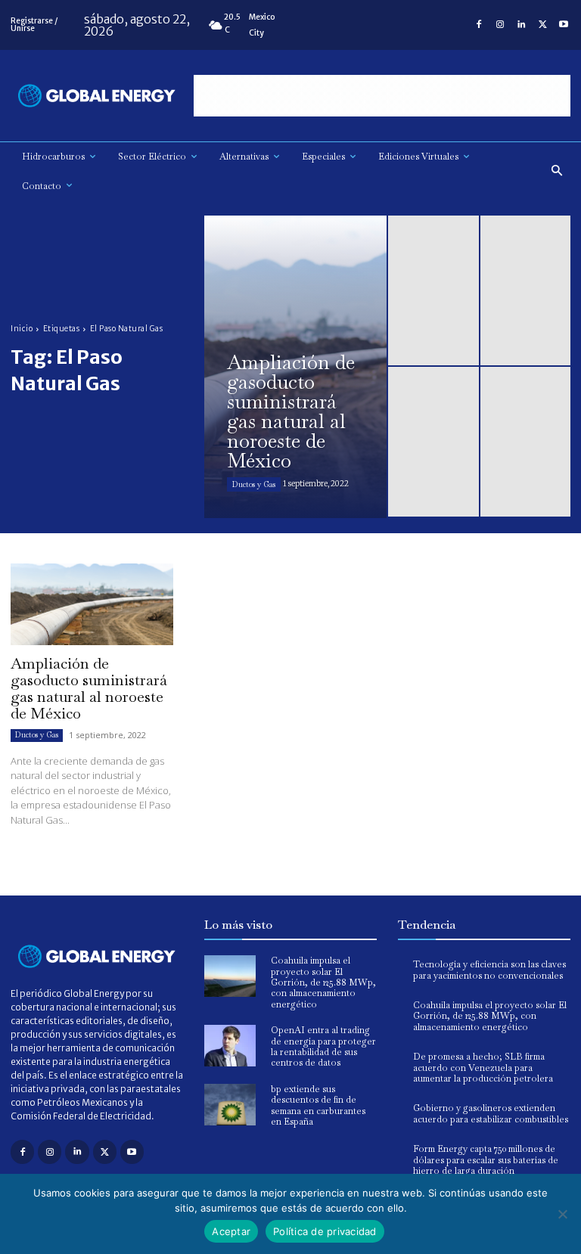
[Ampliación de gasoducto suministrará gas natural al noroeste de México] (295, 367)
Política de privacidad (325, 1231)
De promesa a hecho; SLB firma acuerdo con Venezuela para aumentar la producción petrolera (483, 1068)
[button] (557, 171)
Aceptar (231, 1231)
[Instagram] (500, 25)
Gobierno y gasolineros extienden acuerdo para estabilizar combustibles (490, 1113)
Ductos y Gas (253, 484)
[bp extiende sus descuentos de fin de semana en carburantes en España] (230, 1104)
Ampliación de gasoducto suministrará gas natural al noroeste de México (89, 688)
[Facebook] (479, 25)
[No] (562, 1213)
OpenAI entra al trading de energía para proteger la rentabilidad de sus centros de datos (323, 1046)
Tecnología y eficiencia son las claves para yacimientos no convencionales (489, 969)
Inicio (22, 329)
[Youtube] (563, 25)
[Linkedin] (521, 25)
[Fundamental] (382, 95)
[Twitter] (542, 25)
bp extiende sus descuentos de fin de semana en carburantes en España (318, 1105)
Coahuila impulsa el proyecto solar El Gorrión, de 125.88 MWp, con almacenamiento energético (323, 982)
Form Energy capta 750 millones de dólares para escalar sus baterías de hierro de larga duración (485, 1160)
